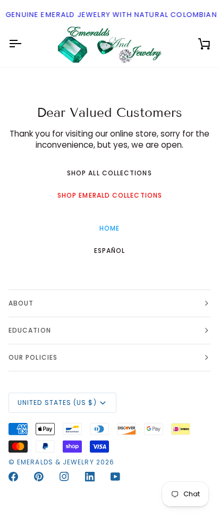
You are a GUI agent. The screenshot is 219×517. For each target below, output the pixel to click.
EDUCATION (30, 330)
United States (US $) (57, 402)
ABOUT (21, 303)
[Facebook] (13, 476)
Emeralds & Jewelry (55, 462)
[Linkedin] (90, 476)
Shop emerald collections (109, 195)
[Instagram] (64, 476)
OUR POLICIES (33, 357)
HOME (109, 228)
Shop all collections (109, 172)
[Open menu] (24, 44)
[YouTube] (115, 476)
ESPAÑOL (109, 250)
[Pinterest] (39, 476)
